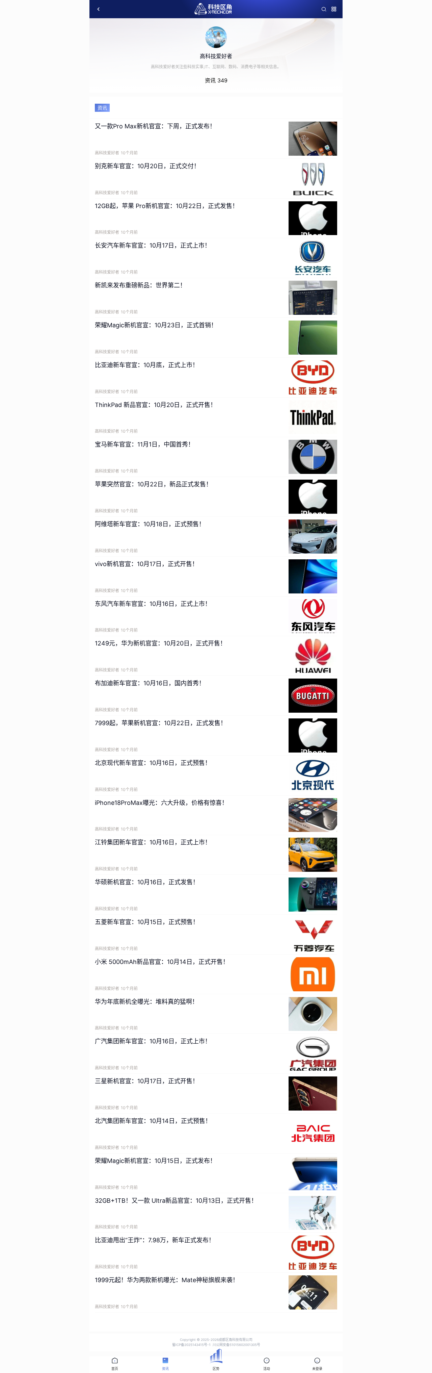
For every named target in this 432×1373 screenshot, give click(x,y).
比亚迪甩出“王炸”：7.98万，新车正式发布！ (155, 1240)
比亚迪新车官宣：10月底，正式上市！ (146, 364)
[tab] (114, 1364)
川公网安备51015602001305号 (236, 1345)
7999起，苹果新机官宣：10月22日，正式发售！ (160, 723)
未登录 (317, 1369)
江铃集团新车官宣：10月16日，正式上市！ (153, 842)
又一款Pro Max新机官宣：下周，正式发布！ (155, 126)
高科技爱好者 (107, 152)
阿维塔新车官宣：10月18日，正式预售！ (150, 524)
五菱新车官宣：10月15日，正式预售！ (147, 921)
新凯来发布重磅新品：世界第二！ (140, 285)
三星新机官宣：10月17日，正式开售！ (146, 1081)
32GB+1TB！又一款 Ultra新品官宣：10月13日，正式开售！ (176, 1200)
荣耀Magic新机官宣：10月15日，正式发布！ (155, 1160)
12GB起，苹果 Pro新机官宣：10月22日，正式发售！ (166, 205)
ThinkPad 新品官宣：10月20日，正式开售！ (155, 404)
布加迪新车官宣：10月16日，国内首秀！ (150, 683)
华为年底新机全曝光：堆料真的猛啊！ (146, 1001)
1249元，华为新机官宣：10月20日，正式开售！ (160, 643)
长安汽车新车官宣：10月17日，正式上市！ (153, 245)
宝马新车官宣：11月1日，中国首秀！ (144, 444)
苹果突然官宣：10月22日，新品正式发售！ (153, 484)
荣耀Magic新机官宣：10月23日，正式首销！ (156, 325)
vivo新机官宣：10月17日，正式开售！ (146, 563)
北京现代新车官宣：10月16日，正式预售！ (153, 762)
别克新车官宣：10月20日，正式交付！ (147, 166)
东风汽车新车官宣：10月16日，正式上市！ (153, 603)
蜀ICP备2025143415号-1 (191, 1345)
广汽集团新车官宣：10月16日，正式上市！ (153, 1041)
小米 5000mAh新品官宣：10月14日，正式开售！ (162, 961)
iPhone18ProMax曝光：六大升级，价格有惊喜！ (161, 802)
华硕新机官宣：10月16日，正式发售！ (147, 882)
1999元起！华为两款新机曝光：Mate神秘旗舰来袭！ (167, 1279)
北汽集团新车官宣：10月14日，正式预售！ (153, 1120)
